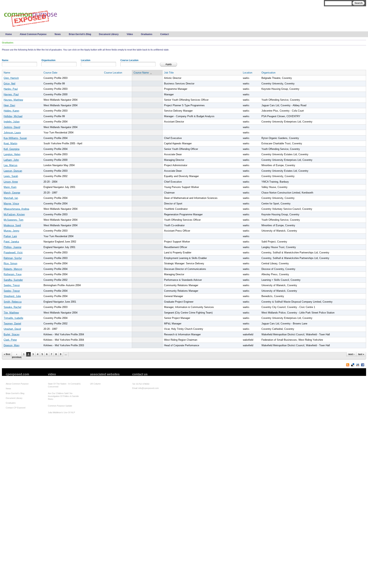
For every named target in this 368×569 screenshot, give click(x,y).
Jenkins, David (12, 127)
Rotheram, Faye (12, 274)
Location (85, 60)
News (58, 34)
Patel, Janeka (11, 241)
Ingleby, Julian (12, 121)
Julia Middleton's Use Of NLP (61, 412)
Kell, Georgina (11, 149)
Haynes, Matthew (13, 99)
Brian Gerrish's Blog (80, 34)
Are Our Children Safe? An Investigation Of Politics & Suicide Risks (63, 396)
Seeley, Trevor (12, 285)
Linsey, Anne (11, 181)
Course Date (50, 72)
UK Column (95, 384)
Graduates (146, 34)
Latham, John (11, 159)
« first (7, 354)
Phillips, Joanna (12, 247)
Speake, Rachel (12, 307)
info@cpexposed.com (148, 388)
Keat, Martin (10, 143)
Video (130, 34)
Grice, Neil (9, 83)
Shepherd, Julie (12, 296)
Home (8, 34)
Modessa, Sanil (12, 225)
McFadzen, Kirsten (14, 214)
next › (351, 354)
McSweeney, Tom (13, 219)
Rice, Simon (10, 263)
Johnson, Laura (12, 132)
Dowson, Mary (12, 345)
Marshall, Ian (11, 198)
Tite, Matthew (11, 312)
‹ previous (16, 355)
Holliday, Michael (13, 116)
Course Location (129, 60)
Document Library (109, 34)
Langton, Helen (12, 154)
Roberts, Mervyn (13, 269)
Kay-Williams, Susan (15, 138)
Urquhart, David (12, 328)
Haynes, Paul (11, 94)
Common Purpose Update (60, 406)
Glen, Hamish (11, 78)
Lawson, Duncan (13, 170)
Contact (164, 34)
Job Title (169, 72)
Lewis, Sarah (11, 176)
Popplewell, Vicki (13, 252)
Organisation (48, 60)
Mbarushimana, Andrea (16, 208)
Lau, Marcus (10, 165)
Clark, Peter (10, 339)
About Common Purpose (33, 34)
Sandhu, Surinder (13, 279)
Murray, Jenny (11, 230)
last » (361, 354)
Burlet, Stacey (12, 334)
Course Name (141, 72)
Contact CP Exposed (15, 408)
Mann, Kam (10, 187)
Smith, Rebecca (12, 301)
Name (5, 60)
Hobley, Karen (11, 110)
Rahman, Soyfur (13, 258)
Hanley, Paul (11, 88)
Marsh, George (12, 192)
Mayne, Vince (11, 203)
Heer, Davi (9, 105)
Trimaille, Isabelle (13, 318)
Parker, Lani (10, 236)
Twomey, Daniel (12, 323)
